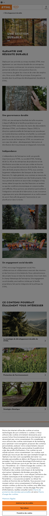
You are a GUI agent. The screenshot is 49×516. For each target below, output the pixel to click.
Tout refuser (24, 508)
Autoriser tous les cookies (24, 503)
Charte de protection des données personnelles (21, 491)
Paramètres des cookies (24, 513)
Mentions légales (8, 499)
